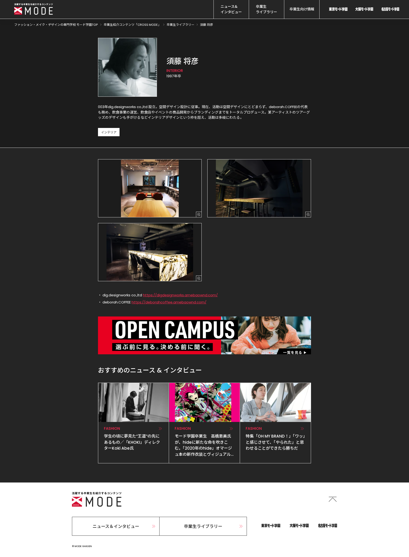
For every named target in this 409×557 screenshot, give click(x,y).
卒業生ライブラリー (203, 526)
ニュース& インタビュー (231, 9)
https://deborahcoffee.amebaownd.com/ (169, 302)
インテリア (108, 132)
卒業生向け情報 (301, 9)
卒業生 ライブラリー (266, 9)
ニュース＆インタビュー (116, 526)
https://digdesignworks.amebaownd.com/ (180, 295)
